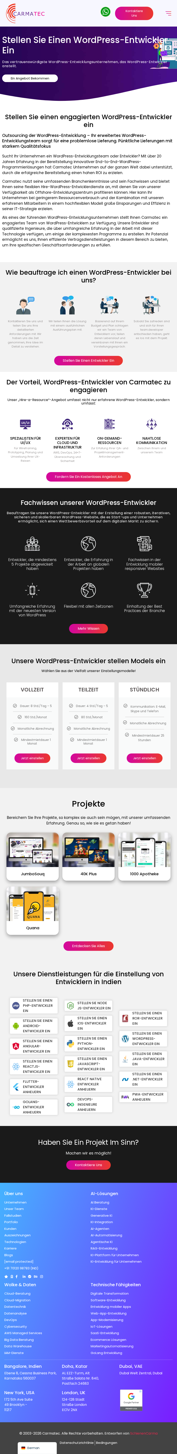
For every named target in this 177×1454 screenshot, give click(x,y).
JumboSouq (32, 874)
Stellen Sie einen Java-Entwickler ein (148, 1059)
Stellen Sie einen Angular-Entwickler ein (37, 1046)
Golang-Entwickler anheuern (33, 1107)
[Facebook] (16, 1276)
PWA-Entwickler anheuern (147, 1097)
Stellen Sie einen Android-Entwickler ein (37, 1026)
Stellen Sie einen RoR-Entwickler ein (147, 1018)
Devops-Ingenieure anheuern (87, 1104)
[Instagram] (41, 1276)
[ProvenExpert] (29, 1276)
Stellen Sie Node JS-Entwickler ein (94, 1006)
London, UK (73, 1393)
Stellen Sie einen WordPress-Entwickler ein (147, 1038)
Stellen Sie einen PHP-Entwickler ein (38, 1005)
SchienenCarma (144, 1433)
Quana (32, 928)
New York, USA (19, 1393)
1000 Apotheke (144, 874)
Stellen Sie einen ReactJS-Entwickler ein (37, 1066)
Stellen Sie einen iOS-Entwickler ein (92, 1023)
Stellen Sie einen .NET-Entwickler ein (147, 1079)
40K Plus (89, 874)
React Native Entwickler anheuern (90, 1084)
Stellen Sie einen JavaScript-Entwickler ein (92, 1064)
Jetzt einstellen (32, 758)
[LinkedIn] (24, 1276)
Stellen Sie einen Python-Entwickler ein (92, 1043)
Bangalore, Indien (23, 1366)
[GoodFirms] (12, 1276)
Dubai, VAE (130, 1366)
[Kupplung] (6, 1276)
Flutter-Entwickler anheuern (33, 1086)
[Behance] (36, 1276)
